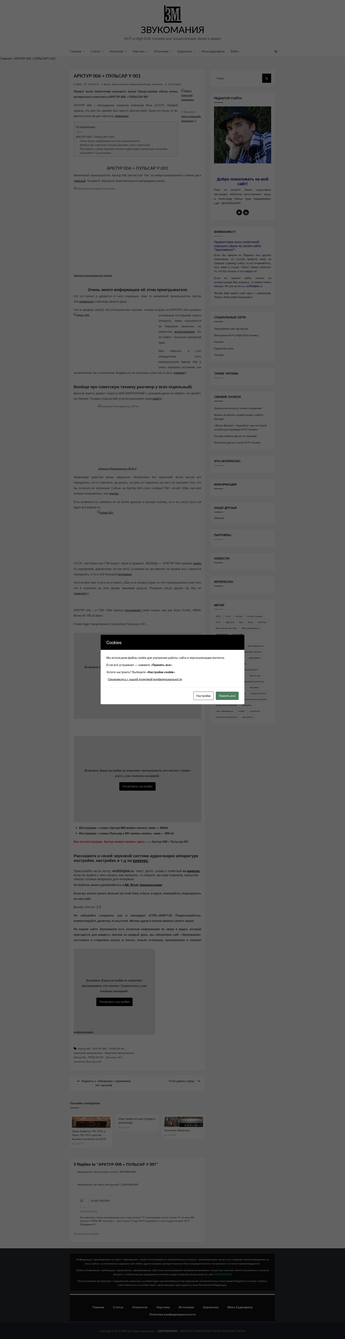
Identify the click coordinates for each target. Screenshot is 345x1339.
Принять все (227, 696)
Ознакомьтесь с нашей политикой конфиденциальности (145, 679)
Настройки (203, 696)
